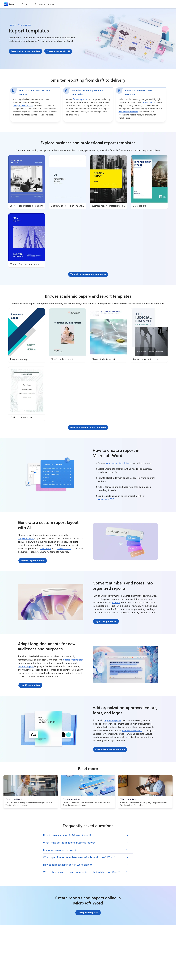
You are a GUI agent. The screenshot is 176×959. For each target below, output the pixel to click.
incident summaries (132, 730)
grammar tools (63, 548)
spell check (45, 548)
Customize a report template (110, 749)
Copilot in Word (149, 102)
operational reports (73, 659)
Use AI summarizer (30, 685)
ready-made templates (23, 105)
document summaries (128, 111)
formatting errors (80, 99)
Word (12, 4)
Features (26, 4)
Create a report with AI (58, 51)
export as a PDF (106, 499)
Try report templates (88, 912)
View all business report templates (88, 274)
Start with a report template (25, 51)
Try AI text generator (106, 621)
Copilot (116, 602)
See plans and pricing (44, 4)
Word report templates (117, 463)
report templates (112, 720)
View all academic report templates (88, 427)
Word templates (25, 25)
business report (26, 666)
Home (11, 25)
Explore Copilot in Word (33, 560)
